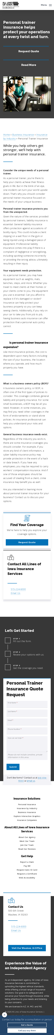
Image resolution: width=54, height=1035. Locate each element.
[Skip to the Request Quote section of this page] (26, 51)
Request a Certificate (27, 873)
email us (31, 781)
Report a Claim (27, 862)
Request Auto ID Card (27, 870)
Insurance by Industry (27, 808)
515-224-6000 (18, 589)
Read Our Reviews (27, 849)
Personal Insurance (27, 804)
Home (6, 134)
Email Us (15, 593)
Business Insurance (23, 134)
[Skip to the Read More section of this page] (26, 65)
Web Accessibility (27, 877)
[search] (37, 5)
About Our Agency (27, 837)
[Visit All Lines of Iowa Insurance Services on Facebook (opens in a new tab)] (10, 938)
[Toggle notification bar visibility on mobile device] (4, 1014)
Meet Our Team (27, 841)
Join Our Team (27, 845)
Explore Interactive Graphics (27, 816)
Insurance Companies (27, 820)
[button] (46, 4)
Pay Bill (27, 866)
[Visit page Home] (10, 5)
